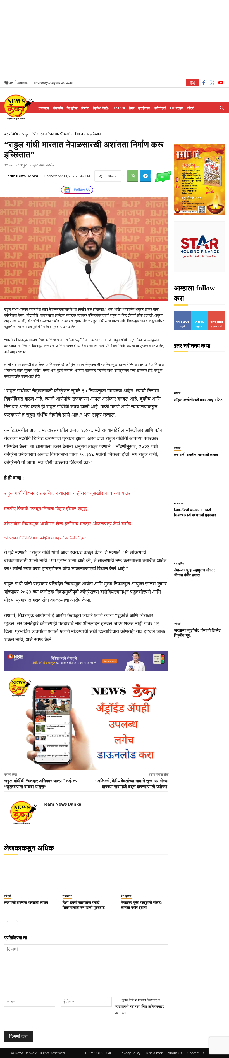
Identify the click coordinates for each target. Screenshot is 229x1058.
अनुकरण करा (199, 313)
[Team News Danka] (23, 812)
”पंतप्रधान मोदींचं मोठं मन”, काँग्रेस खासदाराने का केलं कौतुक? (45, 538)
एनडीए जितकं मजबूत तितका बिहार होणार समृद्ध (45, 508)
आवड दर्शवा (182, 313)
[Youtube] (220, 83)
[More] (184, 176)
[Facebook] (203, 83)
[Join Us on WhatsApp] (163, 176)
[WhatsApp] (132, 176)
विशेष (14, 134)
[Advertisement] (114, 39)
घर (6, 134)
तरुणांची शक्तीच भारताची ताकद (26, 903)
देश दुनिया (126, 896)
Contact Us (195, 1052)
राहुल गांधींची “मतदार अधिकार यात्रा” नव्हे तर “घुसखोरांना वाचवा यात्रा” (69, 493)
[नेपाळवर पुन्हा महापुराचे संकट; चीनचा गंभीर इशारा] (144, 876)
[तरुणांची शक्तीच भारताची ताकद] (27, 876)
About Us (175, 1052)
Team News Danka (21, 176)
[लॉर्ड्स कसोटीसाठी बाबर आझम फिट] (199, 371)
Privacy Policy (130, 1052)
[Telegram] (145, 176)
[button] (222, 108)
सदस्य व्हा (216, 313)
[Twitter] (212, 83)
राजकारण (67, 896)
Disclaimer (154, 1052)
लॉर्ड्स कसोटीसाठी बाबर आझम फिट (198, 400)
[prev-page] (7, 921)
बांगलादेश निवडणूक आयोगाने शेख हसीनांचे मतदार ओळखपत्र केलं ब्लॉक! (68, 524)
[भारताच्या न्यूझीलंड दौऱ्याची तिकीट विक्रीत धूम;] (199, 602)
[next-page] (16, 921)
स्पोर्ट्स (7, 896)
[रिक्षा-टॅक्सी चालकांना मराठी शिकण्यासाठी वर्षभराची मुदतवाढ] (86, 876)
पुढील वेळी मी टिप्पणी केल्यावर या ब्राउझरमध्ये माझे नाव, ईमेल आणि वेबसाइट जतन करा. (139, 1006)
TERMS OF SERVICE (99, 1052)
